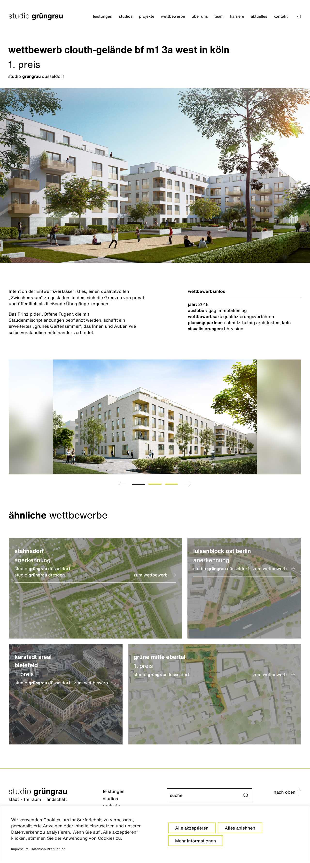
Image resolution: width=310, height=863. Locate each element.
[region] (155, 834)
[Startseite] (56, 795)
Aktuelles (259, 16)
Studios (125, 16)
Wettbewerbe (173, 16)
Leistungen (102, 16)
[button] (299, 17)
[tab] (138, 484)
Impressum (19, 849)
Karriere (237, 16)
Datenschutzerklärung (48, 849)
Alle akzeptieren (192, 828)
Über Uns (200, 16)
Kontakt (281, 16)
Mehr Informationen (195, 841)
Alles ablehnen (240, 828)
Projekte (146, 16)
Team (219, 16)
